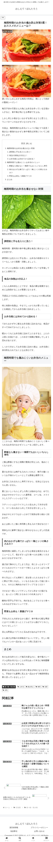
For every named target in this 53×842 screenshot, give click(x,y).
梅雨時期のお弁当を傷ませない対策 (21, 148)
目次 (23, 143)
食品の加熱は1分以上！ (18, 155)
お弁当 (21, 687)
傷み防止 (31, 687)
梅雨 (39, 687)
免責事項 (13, 831)
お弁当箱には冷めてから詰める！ (22, 159)
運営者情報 (13, 827)
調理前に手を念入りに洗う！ (20, 152)
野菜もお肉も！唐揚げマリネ (20, 176)
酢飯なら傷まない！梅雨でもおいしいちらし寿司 (28, 166)
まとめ (9, 179)
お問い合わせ (39, 831)
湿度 (45, 687)
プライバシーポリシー (39, 827)
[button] (48, 505)
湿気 (6, 690)
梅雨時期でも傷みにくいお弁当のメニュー (23, 162)
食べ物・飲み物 (10, 687)
